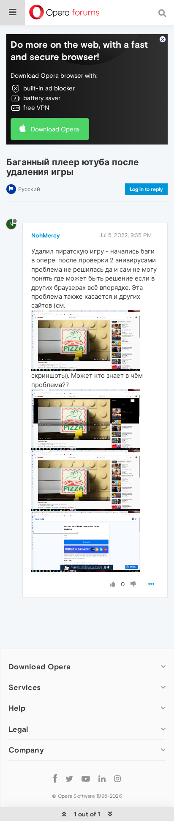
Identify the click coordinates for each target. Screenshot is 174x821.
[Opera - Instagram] (117, 778)
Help (16, 708)
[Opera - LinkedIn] (102, 778)
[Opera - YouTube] (85, 778)
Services (24, 687)
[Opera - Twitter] (69, 778)
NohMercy (45, 235)
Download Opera (55, 129)
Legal (18, 729)
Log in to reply (146, 189)
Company (26, 749)
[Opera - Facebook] (55, 778)
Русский (29, 189)
